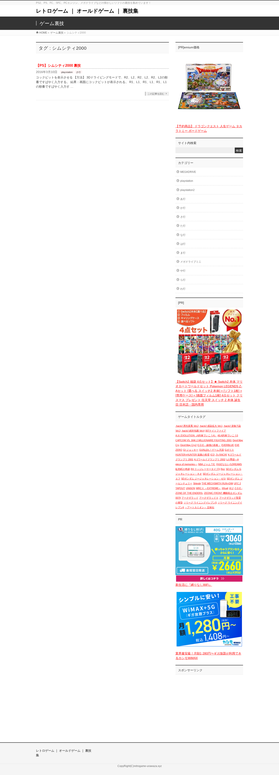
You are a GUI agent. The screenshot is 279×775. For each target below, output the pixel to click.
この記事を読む (156, 93)
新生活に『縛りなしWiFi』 (193, 584)
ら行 (182, 279)
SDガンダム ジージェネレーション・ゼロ (203, 478)
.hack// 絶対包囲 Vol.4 (192, 430)
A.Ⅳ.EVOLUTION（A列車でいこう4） (196, 435)
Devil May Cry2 (188, 445)
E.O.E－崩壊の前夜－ (209, 445)
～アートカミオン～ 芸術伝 (199, 507)
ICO (212, 454)
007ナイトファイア (215, 430)
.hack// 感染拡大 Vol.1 (211, 426)
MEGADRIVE (188, 171)
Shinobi (197, 483)
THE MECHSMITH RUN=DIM (217, 483)
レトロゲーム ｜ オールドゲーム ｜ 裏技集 (87, 11)
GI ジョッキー (190, 450)
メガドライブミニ (190, 261)
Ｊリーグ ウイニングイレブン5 (200, 502)
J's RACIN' (221, 454)
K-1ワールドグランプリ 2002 (209, 459)
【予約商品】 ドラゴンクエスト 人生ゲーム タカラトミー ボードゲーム (208, 128)
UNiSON (190, 488)
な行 (182, 234)
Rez (223, 469)
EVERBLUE (227, 445)
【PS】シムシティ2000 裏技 (58, 65)
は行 (182, 243)
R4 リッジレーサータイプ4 (205, 469)
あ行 (182, 199)
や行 (182, 270)
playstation (67, 72)
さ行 (78, 72)
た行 (182, 225)
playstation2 (187, 190)
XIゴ (231, 488)
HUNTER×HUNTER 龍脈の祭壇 (192, 454)
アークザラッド (190, 497)
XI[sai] (225, 488)
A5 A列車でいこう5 (228, 435)
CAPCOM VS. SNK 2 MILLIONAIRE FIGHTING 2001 (203, 440)
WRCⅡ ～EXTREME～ (208, 488)
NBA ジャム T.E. (206, 464)
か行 (182, 207)
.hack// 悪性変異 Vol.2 (187, 426)
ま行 (182, 252)
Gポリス (229, 450)
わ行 (182, 288)
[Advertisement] (209, 704)
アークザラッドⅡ (208, 497)
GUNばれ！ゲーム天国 (211, 450)
